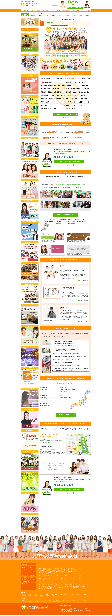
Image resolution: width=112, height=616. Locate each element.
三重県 (69, 397)
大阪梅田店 (33, 15)
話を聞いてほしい (61, 587)
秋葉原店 (47, 13)
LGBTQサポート (53, 587)
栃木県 (46, 399)
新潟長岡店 (87, 13)
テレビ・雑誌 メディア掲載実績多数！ (61, 181)
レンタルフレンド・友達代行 (42, 577)
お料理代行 (62, 566)
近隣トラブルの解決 (85, 580)
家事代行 (56, 566)
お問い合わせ (30, 600)
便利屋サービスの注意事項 (66, 600)
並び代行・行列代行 (67, 569)
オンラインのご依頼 (41, 564)
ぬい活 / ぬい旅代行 (51, 563)
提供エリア (31, 601)
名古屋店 (81, 15)
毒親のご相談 (84, 563)
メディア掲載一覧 (37, 600)
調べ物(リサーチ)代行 (61, 570)
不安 (57, 578)
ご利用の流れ (50, 6)
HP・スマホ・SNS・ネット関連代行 (76, 99)
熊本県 (49, 405)
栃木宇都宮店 (74, 15)
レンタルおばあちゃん (41, 588)
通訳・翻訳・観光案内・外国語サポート (52, 99)
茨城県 (50, 399)
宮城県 (45, 389)
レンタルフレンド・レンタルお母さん (77, 85)
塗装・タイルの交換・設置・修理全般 (67, 568)
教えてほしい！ (69, 587)
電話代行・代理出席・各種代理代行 (51, 92)
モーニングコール (71, 567)
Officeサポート (80, 575)
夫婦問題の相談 (47, 580)
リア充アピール (72, 575)
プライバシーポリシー (45, 601)
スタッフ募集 (44, 600)
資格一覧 (57, 600)
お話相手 (45, 578)
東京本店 (33, 13)
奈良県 (61, 391)
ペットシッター (84, 567)
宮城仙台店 (80, 13)
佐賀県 (45, 405)
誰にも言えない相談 (41, 579)
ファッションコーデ (52, 586)
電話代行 (39, 569)
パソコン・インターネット (56, 575)
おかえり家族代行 (49, 564)
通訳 (38, 573)
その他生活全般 (56, 568)
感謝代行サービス (59, 563)
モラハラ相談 (59, 581)
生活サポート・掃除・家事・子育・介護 (52, 85)
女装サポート (46, 587)
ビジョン (79, 600)
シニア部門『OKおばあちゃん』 (52, 588)
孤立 (53, 578)
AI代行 (66, 563)
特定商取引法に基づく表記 (56, 601)
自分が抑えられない (73, 578)
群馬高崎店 (87, 15)
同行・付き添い (45, 102)
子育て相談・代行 (57, 567)
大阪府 (61, 389)
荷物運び (49, 568)
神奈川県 (46, 397)
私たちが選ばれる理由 (65, 119)
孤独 (49, 578)
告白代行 (55, 569)
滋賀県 (73, 389)
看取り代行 (71, 563)
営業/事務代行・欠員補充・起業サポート (53, 95)
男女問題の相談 (40, 580)
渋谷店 (54, 13)
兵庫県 (65, 389)
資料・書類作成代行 (41, 570)
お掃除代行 (51, 566)
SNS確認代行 (57, 564)
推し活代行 (63, 564)
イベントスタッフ (80, 571)
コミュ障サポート (40, 583)
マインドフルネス (49, 579)
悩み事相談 (39, 578)
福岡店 (40, 15)
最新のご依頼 (46, 82)
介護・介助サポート (48, 567)
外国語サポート (48, 573)
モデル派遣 (45, 586)
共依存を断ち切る (66, 581)
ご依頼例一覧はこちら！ (51, 22)
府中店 (67, 13)
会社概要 (41, 6)
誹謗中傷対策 (76, 587)
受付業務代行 (62, 571)
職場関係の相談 (69, 580)
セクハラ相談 (52, 581)
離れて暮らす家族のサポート (42, 566)
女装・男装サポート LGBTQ (49, 105)
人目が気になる (80, 578)
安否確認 (78, 567)
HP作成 (39, 575)
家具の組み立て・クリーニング (50, 89)
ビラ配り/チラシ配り (41, 572)
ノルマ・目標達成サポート (75, 586)
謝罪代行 (49, 569)
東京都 (41, 397)
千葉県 (55, 397)
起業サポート (40, 571)
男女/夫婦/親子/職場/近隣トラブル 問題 (77, 89)
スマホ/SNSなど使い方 (46, 575)
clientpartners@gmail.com (67, 165)
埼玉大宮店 (74, 13)
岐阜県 (65, 397)
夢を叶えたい (60, 586)
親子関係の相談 (54, 580)
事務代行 (51, 571)
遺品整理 (39, 568)
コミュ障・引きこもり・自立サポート (77, 95)
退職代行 (60, 569)
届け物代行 (74, 569)
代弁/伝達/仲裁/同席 (83, 581)
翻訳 (42, 573)
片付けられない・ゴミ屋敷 (48, 108)
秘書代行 (68, 571)
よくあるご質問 (55, 6)
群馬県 (42, 399)
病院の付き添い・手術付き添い (69, 584)
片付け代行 (68, 566)
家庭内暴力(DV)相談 (75, 581)
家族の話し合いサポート (42, 563)
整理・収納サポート (75, 566)
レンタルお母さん (74, 577)
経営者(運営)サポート (50, 572)
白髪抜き (39, 586)
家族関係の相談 (77, 580)
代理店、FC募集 (51, 600)
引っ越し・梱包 (40, 567)
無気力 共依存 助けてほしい (75, 105)
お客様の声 (74, 600)
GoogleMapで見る (46, 442)
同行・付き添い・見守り (58, 584)
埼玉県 (50, 397)
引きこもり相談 (48, 583)
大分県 (53, 405)
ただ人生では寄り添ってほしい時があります (45, 584)
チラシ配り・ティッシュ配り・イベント (77, 102)
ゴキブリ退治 (64, 567)
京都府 (69, 389)
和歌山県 (66, 391)
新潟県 (41, 389)
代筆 (47, 570)
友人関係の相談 (62, 580)
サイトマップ (65, 601)
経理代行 (45, 571)
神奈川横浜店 (67, 15)
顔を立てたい (40, 587)
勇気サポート (66, 586)
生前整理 (44, 568)
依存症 (62, 578)
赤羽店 (60, 15)
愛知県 (61, 397)
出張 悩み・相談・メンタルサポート (77, 82)
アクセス (45, 6)
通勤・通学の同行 (79, 584)
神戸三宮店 (40, 13)
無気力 (66, 578)
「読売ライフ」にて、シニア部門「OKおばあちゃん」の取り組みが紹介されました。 (69, 184)
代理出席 (44, 569)
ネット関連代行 (65, 575)
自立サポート (55, 583)
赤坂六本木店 (47, 15)
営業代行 (56, 571)
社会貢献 (85, 600)
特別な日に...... (84, 586)
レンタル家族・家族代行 (65, 577)
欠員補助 (73, 571)
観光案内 (54, 573)
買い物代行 (80, 569)
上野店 (60, 13)
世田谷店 (53, 15)
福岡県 (41, 405)
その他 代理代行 (52, 570)
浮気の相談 (39, 581)
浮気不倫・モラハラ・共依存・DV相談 (77, 92)
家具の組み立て (83, 566)
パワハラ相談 (46, 581)
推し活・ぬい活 (70, 108)
